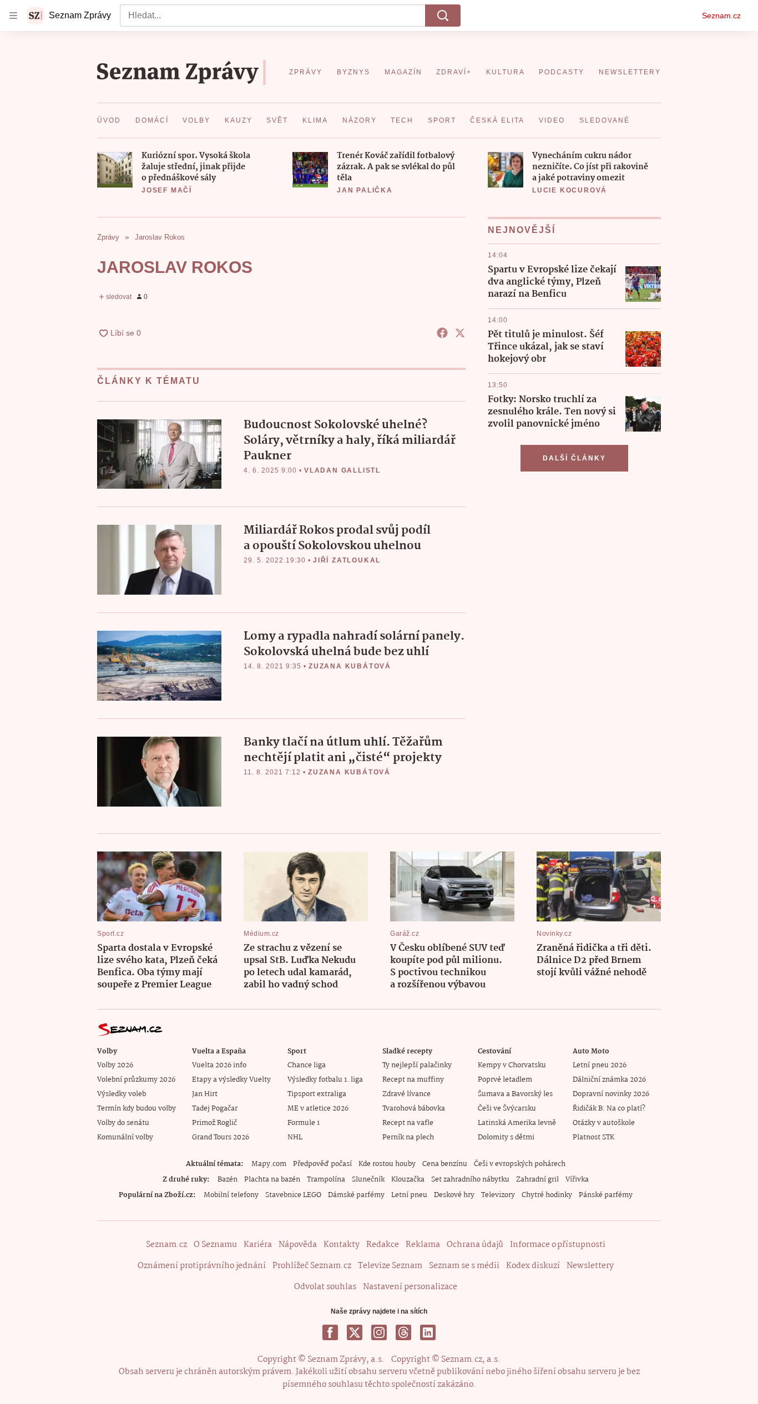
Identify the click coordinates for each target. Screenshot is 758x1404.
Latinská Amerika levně (517, 1123)
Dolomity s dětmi (506, 1137)
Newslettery (590, 1266)
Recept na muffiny (413, 1080)
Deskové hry (454, 1195)
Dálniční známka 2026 (609, 1080)
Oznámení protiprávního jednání (202, 1266)
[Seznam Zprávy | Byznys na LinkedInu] (428, 1332)
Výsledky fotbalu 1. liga (325, 1080)
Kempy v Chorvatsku (512, 1065)
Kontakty (342, 1244)
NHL (294, 1137)
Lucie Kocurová (569, 190)
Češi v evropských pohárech (519, 1164)
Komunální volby (125, 1137)
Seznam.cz (721, 15)
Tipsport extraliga (316, 1094)
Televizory (498, 1195)
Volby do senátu (123, 1123)
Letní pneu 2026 (599, 1065)
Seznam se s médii (464, 1266)
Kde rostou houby (387, 1164)
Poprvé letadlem (505, 1080)
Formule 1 (303, 1123)
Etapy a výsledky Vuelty (231, 1080)
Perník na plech (408, 1137)
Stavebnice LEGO (293, 1195)
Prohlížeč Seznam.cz (311, 1266)
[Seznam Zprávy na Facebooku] (330, 1332)
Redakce (382, 1244)
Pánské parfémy (606, 1195)
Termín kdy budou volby (136, 1108)
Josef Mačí (167, 190)
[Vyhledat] (443, 15)
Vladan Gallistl (342, 470)
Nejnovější (521, 230)
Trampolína (326, 1179)
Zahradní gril (537, 1179)
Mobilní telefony (231, 1195)
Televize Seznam (390, 1266)
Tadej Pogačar (214, 1108)
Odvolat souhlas (325, 1287)
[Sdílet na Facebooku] (442, 332)
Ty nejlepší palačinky (417, 1065)
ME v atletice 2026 (317, 1108)
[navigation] (13, 15)
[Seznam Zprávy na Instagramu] (379, 1332)
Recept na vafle (407, 1123)
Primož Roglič (214, 1123)
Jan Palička (365, 190)
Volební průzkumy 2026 (136, 1080)
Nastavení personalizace (410, 1287)
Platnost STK (593, 1137)
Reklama (423, 1244)
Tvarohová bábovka (413, 1108)
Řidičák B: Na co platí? (609, 1108)
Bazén (227, 1179)
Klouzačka (408, 1179)
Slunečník (368, 1179)
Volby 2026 (115, 1065)
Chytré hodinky (547, 1195)
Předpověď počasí (322, 1164)
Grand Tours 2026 (220, 1137)
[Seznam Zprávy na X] (354, 1332)
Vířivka (577, 1179)
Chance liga (306, 1065)
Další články (574, 458)
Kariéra (258, 1244)
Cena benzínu (444, 1164)
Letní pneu (409, 1195)
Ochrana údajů (475, 1244)
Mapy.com (268, 1164)
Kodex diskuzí (533, 1266)
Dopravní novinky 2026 (611, 1094)
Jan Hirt (205, 1094)
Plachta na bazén (272, 1179)
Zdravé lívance (406, 1094)
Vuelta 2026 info (219, 1065)
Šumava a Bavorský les (515, 1094)
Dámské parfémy (356, 1195)
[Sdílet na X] (460, 332)
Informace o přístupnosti (557, 1244)
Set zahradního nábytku (470, 1179)
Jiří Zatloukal (347, 560)
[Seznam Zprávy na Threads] (403, 1332)
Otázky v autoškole (604, 1123)
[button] (115, 169)
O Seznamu (215, 1244)
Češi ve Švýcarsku (507, 1108)
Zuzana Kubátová (350, 666)
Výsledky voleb (121, 1094)
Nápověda (298, 1244)
